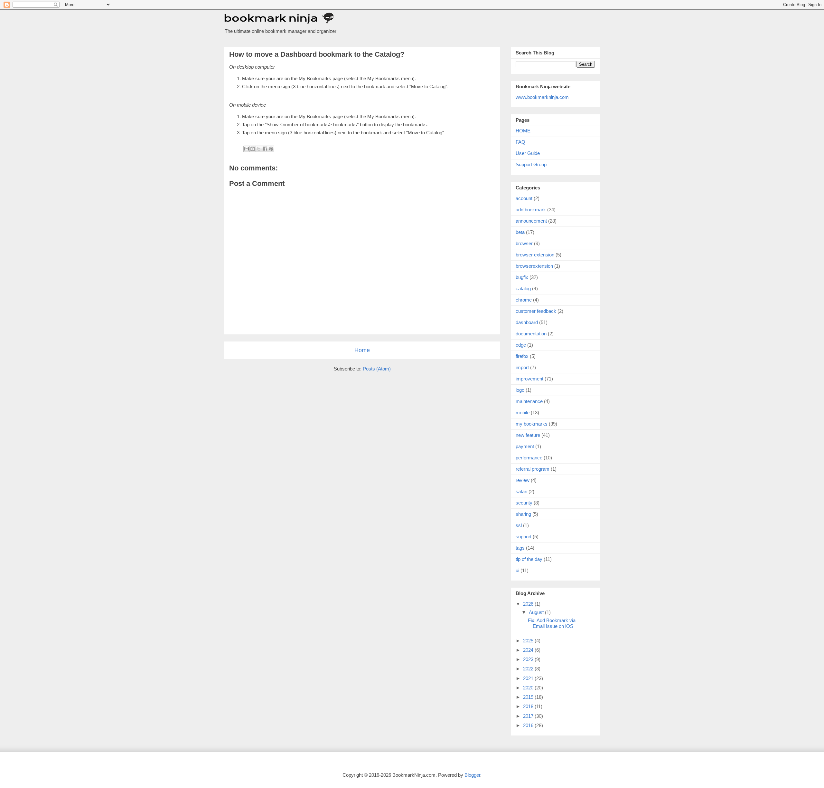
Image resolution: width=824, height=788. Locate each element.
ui (517, 570)
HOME (523, 130)
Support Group (531, 164)
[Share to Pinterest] (271, 149)
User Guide (528, 153)
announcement (531, 221)
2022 (529, 668)
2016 (529, 725)
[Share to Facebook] (265, 149)
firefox (522, 356)
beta (520, 232)
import (522, 367)
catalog (523, 288)
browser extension (535, 254)
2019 (529, 697)
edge (521, 345)
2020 (529, 687)
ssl (519, 525)
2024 (529, 650)
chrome (524, 300)
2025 (529, 640)
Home (362, 350)
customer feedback (536, 311)
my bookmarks (532, 424)
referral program (532, 469)
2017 (529, 716)
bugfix (522, 277)
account (524, 198)
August (537, 612)
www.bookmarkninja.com (542, 97)
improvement (529, 378)
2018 (529, 706)
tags (520, 548)
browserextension (534, 266)
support (523, 536)
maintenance (529, 401)
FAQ (520, 142)
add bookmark (531, 209)
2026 (529, 604)
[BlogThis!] (252, 149)
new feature (528, 435)
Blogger (472, 775)
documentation (531, 333)
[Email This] (246, 149)
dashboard (527, 322)
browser (524, 243)
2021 (529, 678)
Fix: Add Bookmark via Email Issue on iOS (552, 623)
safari (521, 491)
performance (529, 457)
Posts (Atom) (377, 368)
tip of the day (529, 559)
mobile (522, 412)
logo (520, 390)
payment (525, 446)
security (524, 502)
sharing (523, 514)
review (522, 480)
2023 (529, 659)
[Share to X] (259, 149)
